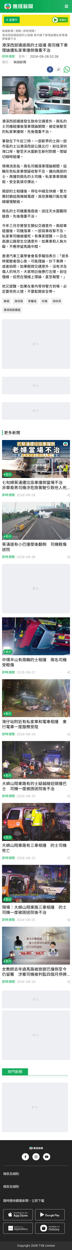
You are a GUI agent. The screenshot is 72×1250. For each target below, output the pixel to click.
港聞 (18, 31)
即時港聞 (28, 31)
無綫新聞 (7, 31)
